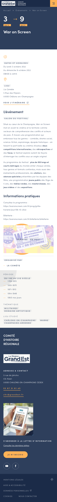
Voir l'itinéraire (14, 102)
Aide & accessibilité (14, 485)
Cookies (7, 496)
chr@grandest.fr (13, 394)
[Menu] (53, 3)
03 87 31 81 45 (12, 388)
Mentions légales (13, 479)
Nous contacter (28, 496)
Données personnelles (16, 490)
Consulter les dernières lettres (16, 445)
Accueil (7, 10)
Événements (22, 10)
